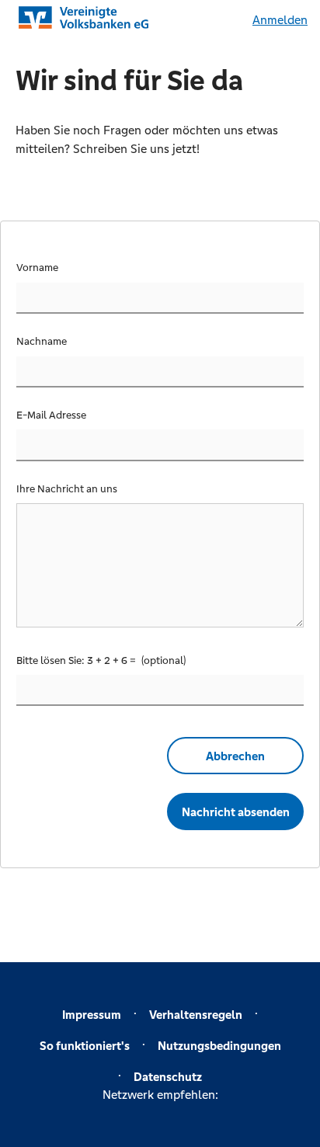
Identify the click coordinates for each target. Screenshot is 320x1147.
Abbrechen (235, 756)
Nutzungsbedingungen (219, 1045)
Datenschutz (168, 1076)
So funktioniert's (85, 1045)
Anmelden (280, 19)
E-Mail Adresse (51, 415)
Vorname (37, 267)
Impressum (91, 1014)
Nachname (41, 341)
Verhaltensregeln (195, 1014)
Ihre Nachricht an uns (66, 488)
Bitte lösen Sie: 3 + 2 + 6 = (77, 660)
